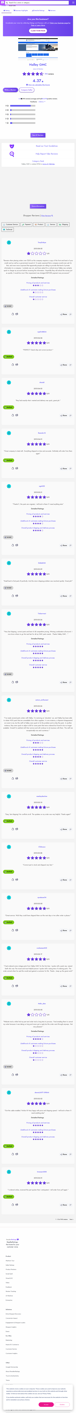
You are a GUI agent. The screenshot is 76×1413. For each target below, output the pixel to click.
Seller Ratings (10, 1265)
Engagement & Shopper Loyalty (15, 1322)
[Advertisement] (38, 188)
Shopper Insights (11, 1327)
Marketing (9, 1340)
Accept (46, 1404)
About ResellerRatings (13, 1371)
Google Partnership (12, 1367)
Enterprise (9, 1300)
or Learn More (40, 25)
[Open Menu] (73, 2)
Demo (7, 1331)
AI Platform (9, 1296)
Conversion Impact (12, 1318)
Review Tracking (11, 1291)
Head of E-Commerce (12, 1344)
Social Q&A (9, 1274)
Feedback (9, 1287)
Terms (8, 1380)
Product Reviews (11, 1269)
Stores (3, 5)
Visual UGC (9, 1278)
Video (7, 1282)
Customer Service (11, 1349)
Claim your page (38, 31)
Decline (62, 1404)
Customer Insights (11, 1353)
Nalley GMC (38, 64)
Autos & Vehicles (38, 69)
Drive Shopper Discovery (13, 1314)
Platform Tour (10, 1260)
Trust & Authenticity (12, 1376)
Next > (71, 1219)
